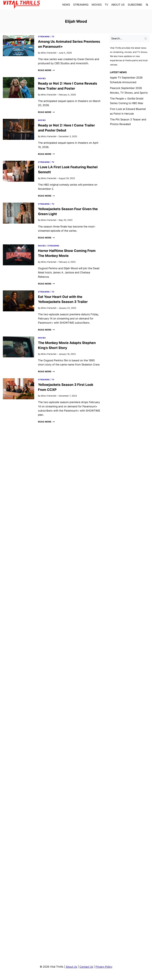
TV (106, 4)
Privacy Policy (103, 966)
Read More (46, 70)
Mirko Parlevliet (48, 53)
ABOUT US (118, 4)
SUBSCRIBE (135, 4)
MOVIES (97, 4)
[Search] (146, 38)
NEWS (66, 4)
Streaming (44, 36)
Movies (42, 78)
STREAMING (80, 4)
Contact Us (86, 966)
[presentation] (18, 45)
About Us (71, 966)
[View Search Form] (147, 5)
